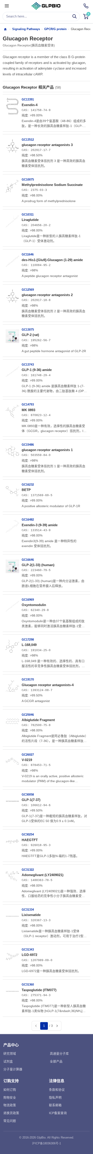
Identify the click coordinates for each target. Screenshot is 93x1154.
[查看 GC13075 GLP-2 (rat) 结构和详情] (12, 334)
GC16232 (28, 484)
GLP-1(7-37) (31, 800)
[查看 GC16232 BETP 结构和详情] (12, 489)
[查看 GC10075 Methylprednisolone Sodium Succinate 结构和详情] (12, 184)
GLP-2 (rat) (30, 335)
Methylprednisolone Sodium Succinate (52, 185)
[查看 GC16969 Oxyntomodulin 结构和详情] (12, 604)
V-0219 (27, 760)
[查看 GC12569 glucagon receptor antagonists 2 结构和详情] (12, 294)
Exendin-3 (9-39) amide (40, 525)
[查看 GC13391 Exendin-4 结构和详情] (12, 104)
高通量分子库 (59, 1053)
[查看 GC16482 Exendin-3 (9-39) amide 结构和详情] (12, 524)
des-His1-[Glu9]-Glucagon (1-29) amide (52, 260)
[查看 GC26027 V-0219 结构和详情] (12, 759)
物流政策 (9, 1105)
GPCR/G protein (55, 29)
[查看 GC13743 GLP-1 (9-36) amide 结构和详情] (12, 369)
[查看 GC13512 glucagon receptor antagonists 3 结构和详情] (12, 144)
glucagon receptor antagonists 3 (47, 145)
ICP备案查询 (58, 1113)
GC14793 (28, 404)
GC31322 (28, 869)
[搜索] (75, 16)
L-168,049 (29, 645)
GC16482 (28, 519)
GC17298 (28, 639)
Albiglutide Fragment (38, 720)
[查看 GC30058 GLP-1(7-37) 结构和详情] (12, 799)
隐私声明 (55, 1097)
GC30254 (28, 834)
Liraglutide (30, 220)
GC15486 (28, 444)
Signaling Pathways (26, 29)
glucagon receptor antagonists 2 (47, 295)
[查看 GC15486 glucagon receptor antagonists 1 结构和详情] (12, 449)
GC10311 (28, 214)
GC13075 (28, 329)
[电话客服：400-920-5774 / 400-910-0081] (86, 6)
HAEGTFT (30, 840)
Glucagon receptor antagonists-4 (48, 685)
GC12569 (28, 289)
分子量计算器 (12, 1069)
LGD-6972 (29, 955)
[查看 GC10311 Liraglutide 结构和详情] (12, 219)
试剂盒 (8, 1061)
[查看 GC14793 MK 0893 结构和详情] (12, 409)
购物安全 (9, 1097)
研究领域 (9, 1053)
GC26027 (28, 754)
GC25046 (28, 714)
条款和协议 (57, 1089)
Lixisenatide (31, 915)
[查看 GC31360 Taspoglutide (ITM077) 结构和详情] (12, 989)
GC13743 (28, 364)
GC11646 (28, 254)
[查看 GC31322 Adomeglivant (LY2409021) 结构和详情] (12, 874)
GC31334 (28, 909)
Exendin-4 (29, 105)
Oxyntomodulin (34, 605)
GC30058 (28, 794)
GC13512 (28, 139)
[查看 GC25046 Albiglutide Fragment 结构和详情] (12, 719)
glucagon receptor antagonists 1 (47, 450)
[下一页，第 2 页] (56, 1026)
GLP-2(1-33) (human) (38, 565)
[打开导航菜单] (6, 6)
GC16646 (28, 559)
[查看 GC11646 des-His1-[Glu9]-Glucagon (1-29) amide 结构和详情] (12, 259)
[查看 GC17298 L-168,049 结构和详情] (12, 644)
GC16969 (28, 599)
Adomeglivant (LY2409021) (42, 875)
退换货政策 (11, 1113)
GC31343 (28, 949)
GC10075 (28, 179)
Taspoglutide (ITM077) (39, 990)
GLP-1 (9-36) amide (37, 370)
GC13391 (28, 99)
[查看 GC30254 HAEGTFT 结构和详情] (12, 839)
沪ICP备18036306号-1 (46, 1143)
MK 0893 (28, 410)
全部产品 (56, 1061)
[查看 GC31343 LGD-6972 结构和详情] (12, 954)
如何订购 (9, 1089)
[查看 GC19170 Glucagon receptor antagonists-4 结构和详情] (12, 684)
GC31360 (28, 984)
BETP (26, 490)
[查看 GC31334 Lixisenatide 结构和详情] (12, 914)
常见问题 (9, 1121)
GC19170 (28, 679)
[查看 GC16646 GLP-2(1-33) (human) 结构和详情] (12, 564)
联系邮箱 (55, 1105)
